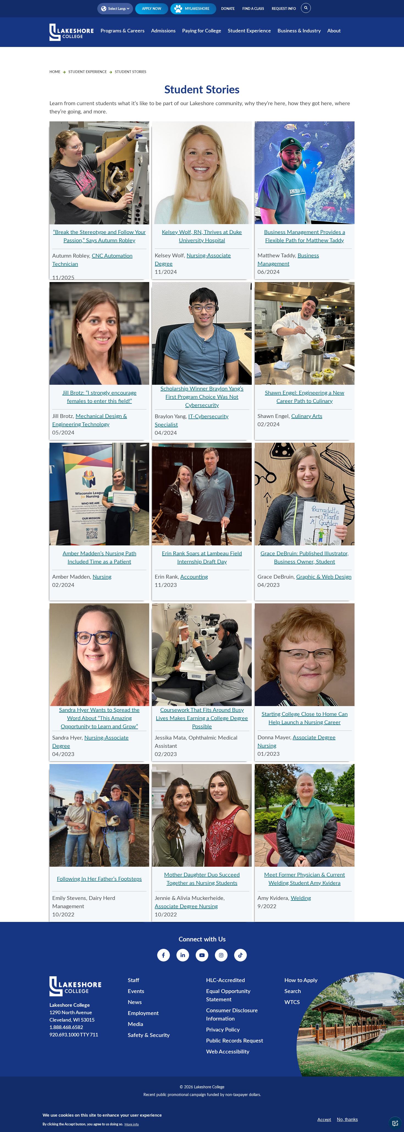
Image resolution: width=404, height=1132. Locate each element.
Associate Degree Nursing (186, 906)
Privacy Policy (223, 1030)
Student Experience (249, 31)
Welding (301, 898)
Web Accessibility (227, 1052)
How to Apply (300, 980)
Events (136, 991)
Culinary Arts (306, 416)
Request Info (284, 8)
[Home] (71, 36)
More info (131, 1124)
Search (292, 991)
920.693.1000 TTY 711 (73, 1035)
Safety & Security (149, 1035)
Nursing (102, 577)
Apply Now (151, 8)
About (334, 31)
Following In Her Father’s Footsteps (99, 879)
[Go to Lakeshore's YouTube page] (202, 955)
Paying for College (201, 31)
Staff (133, 980)
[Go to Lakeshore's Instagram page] (221, 955)
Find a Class (253, 8)
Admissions (163, 31)
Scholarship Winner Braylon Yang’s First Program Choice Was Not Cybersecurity (202, 397)
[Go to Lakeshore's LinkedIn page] (182, 955)
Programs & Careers (123, 31)
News (135, 1002)
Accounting (194, 577)
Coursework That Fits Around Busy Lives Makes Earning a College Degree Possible (202, 718)
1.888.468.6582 (66, 1027)
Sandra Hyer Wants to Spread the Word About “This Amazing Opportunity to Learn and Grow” (99, 718)
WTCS (292, 1002)
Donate (228, 8)
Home (54, 72)
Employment (143, 1013)
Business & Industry (299, 31)
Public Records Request (234, 1041)
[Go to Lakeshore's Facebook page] (163, 955)
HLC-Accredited (225, 980)
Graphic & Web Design (324, 577)
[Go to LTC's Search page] (306, 8)
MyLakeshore (197, 8)
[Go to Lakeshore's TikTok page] (240, 955)
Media (135, 1024)
